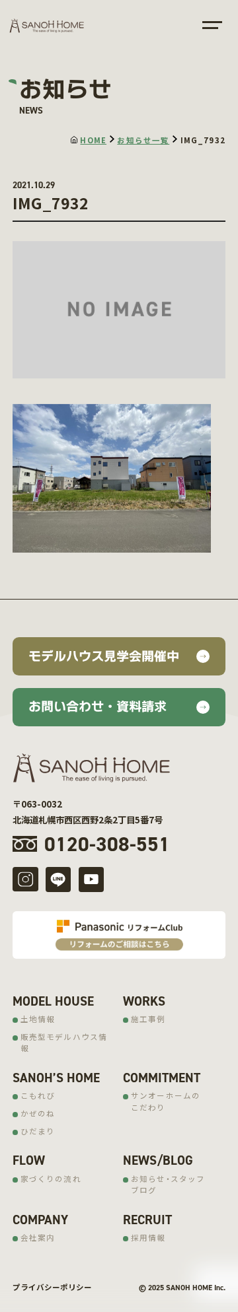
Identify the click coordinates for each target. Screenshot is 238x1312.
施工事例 (148, 1019)
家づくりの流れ (50, 1178)
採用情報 (148, 1237)
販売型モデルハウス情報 (64, 1042)
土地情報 (38, 1019)
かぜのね (38, 1113)
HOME (93, 140)
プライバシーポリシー (52, 1287)
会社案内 (38, 1237)
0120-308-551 (107, 844)
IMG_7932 (202, 140)
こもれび (38, 1095)
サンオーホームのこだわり (165, 1101)
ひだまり (38, 1131)
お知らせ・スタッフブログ (168, 1184)
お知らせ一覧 (143, 140)
